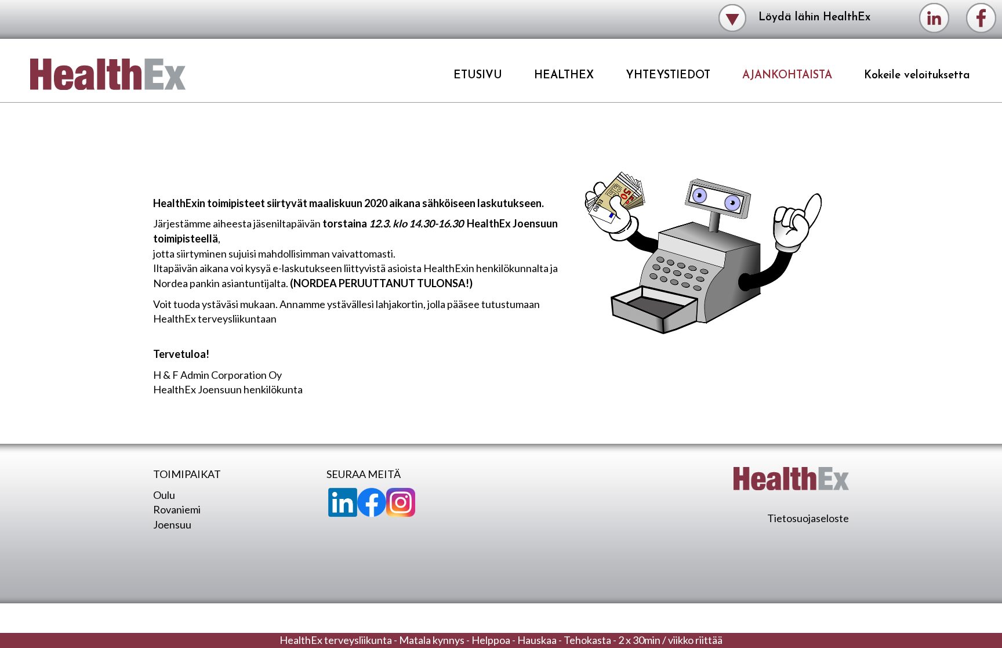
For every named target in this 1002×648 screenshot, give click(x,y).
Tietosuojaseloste (808, 518)
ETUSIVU (477, 75)
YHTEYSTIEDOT (668, 75)
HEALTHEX (564, 75)
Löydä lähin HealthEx (812, 17)
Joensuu (172, 524)
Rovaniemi (177, 509)
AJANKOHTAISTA (787, 75)
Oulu (164, 494)
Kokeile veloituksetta (917, 75)
